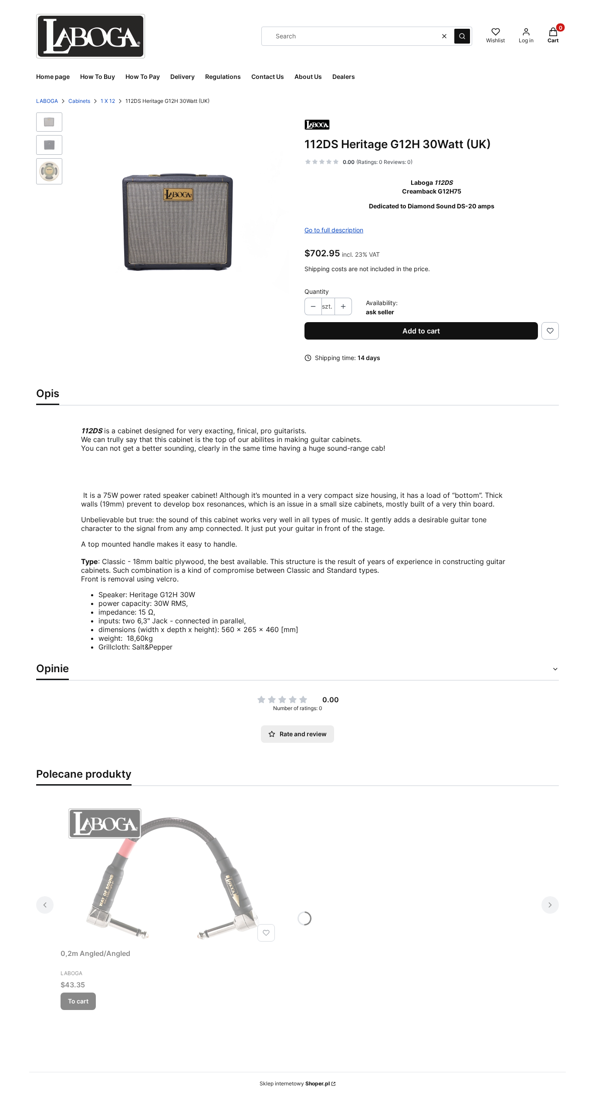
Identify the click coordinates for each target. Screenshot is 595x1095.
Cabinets (79, 101)
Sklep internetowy (295, 1083)
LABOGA (47, 101)
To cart (78, 1001)
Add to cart (421, 330)
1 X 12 (108, 101)
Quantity (316, 291)
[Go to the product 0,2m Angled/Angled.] (169, 872)
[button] (462, 36)
